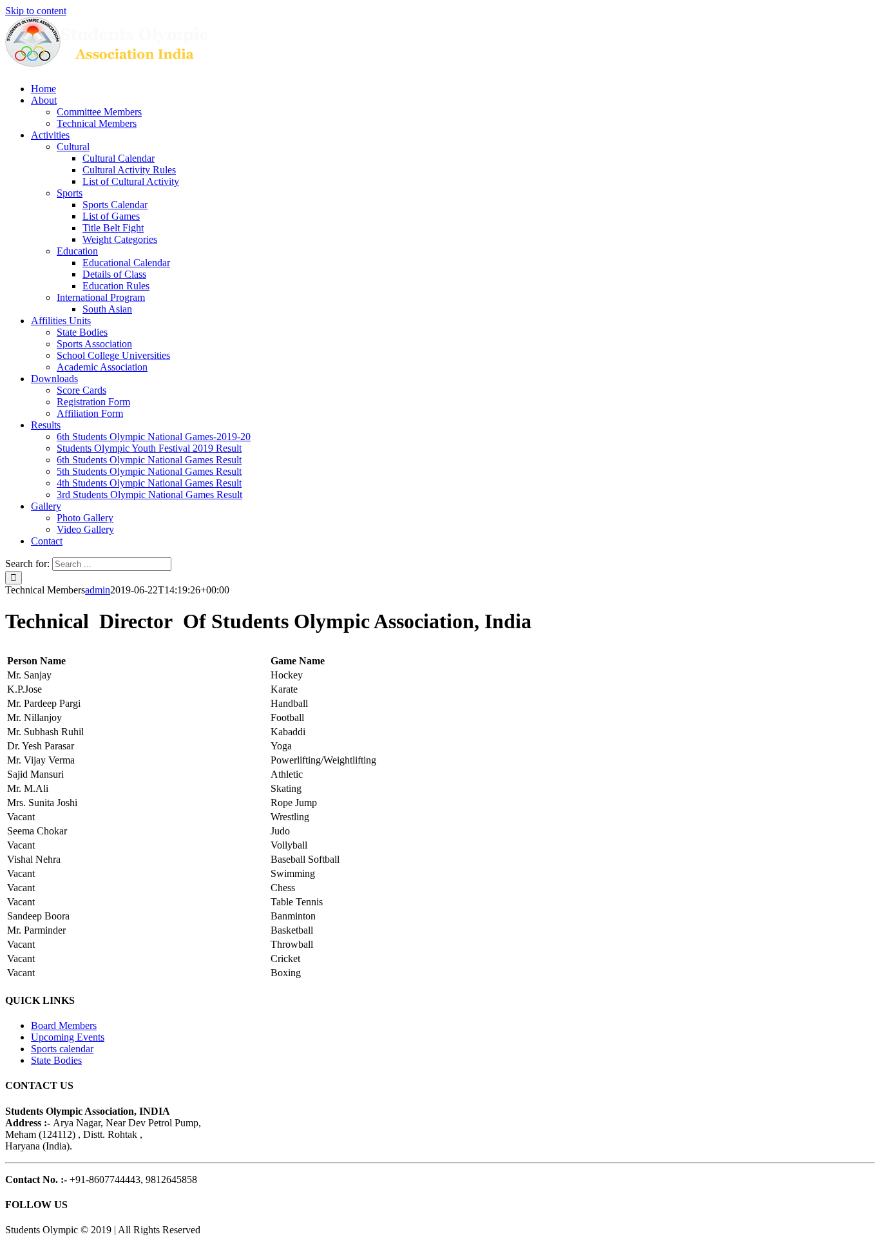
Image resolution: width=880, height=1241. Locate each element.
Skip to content (35, 10)
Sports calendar (62, 1048)
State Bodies (56, 1060)
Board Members (64, 1025)
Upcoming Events (67, 1037)
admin (97, 589)
